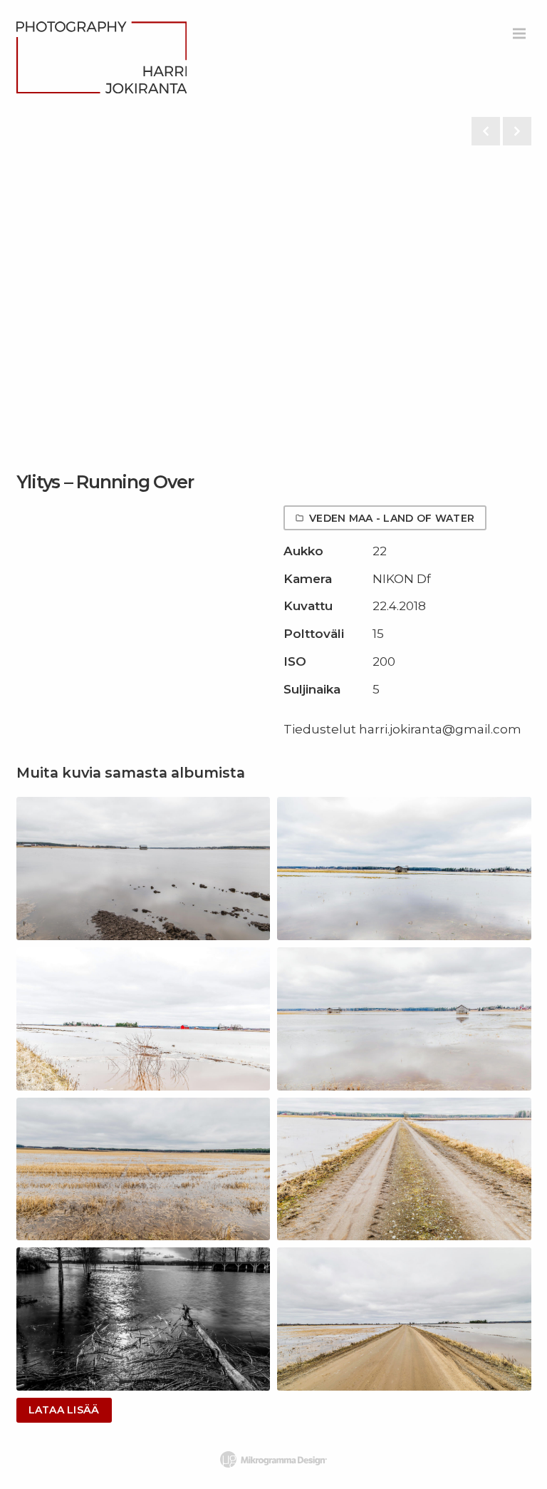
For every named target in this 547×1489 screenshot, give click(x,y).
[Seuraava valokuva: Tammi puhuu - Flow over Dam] (517, 131)
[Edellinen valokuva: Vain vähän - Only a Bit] (486, 131)
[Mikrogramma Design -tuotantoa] (273, 1459)
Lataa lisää (64, 1409)
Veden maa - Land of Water (391, 518)
